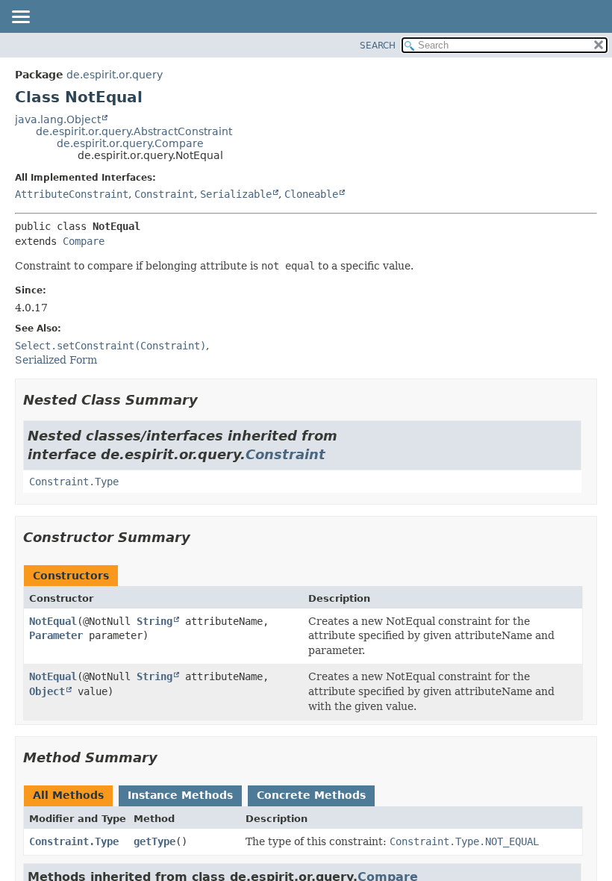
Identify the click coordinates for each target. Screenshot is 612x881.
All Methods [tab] (68, 795)
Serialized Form (56, 360)
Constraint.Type (74, 482)
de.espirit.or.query (114, 75)
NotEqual (53, 621)
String (154, 621)
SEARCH (378, 45)
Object (47, 691)
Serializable (236, 194)
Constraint (164, 194)
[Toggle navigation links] (20, 17)
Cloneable (311, 194)
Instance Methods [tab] (180, 795)
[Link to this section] (208, 400)
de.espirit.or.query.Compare (130, 143)
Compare (83, 241)
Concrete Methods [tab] (311, 795)
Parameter (56, 635)
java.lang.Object (58, 119)
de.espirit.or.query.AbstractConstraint (134, 131)
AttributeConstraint (71, 194)
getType (154, 841)
